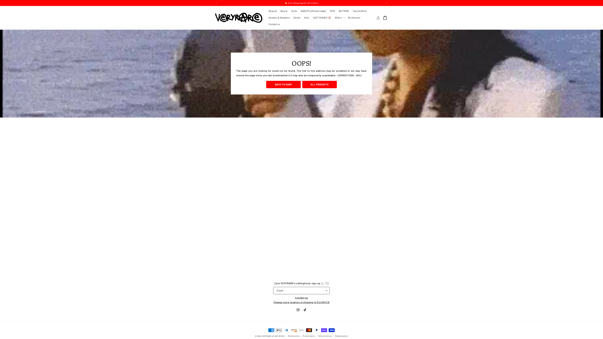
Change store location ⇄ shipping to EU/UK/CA (301, 302)
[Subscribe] (326, 290)
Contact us (301, 297)
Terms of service (325, 336)
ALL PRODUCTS (320, 84)
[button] (339, 17)
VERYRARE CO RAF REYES (273, 336)
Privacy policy (309, 336)
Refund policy (294, 336)
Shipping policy (341, 336)
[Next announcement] (386, 3)
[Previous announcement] (216, 3)
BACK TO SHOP (283, 84)
